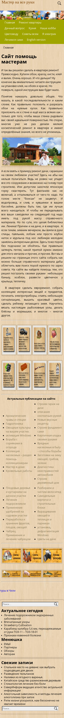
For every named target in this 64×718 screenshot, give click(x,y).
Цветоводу (11, 34)
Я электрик (49, 34)
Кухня (32, 28)
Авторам (9, 654)
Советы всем (30, 34)
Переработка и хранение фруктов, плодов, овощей (18, 523)
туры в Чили (7, 590)
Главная (10, 22)
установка (43, 527)
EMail (7, 644)
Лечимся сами (14, 39)
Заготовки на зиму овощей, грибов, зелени (49, 459)
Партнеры (10, 647)
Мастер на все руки (18, 2)
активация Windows (18, 435)
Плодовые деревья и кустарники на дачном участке (18, 492)
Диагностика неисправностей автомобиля (48, 471)
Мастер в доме (15, 467)
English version (36, 39)
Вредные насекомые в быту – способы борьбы (49, 447)
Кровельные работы (19, 471)
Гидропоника (14, 423)
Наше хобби (48, 28)
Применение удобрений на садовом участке (16, 511)
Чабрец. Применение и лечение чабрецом (18, 535)
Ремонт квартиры (30, 22)
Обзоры (9, 651)
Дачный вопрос (15, 28)
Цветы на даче (46, 539)
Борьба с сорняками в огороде (14, 443)
